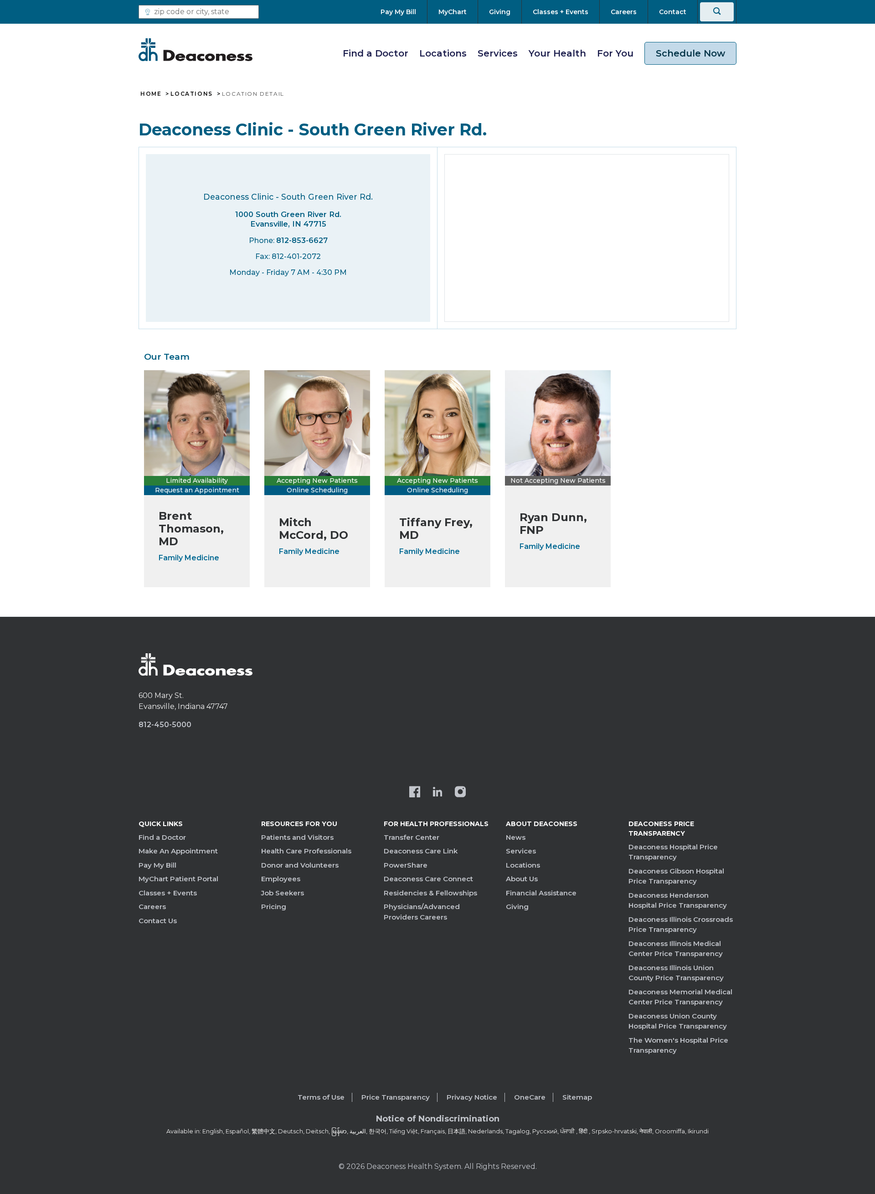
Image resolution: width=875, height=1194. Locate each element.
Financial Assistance (541, 893)
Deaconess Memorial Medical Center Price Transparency (680, 997)
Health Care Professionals (306, 851)
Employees (280, 878)
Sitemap (577, 1097)
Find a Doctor (375, 53)
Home (150, 94)
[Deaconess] (195, 49)
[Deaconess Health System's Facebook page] (414, 793)
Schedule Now (690, 53)
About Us (522, 878)
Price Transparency (395, 1097)
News (515, 837)
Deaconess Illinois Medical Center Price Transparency (675, 948)
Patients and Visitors (297, 837)
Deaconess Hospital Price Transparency (673, 852)
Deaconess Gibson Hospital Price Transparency (676, 876)
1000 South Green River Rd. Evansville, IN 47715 (288, 219)
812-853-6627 (302, 240)
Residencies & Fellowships (430, 893)
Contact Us (158, 920)
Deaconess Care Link (421, 851)
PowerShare (405, 865)
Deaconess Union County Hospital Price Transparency (677, 1021)
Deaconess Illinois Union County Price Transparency (676, 972)
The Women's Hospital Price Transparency (678, 1045)
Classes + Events (168, 893)
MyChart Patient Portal (178, 878)
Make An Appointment (178, 851)
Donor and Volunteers (300, 865)
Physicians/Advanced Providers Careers (422, 911)
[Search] (717, 12)
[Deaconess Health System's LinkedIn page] (437, 793)
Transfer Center (411, 837)
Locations (443, 53)
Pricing (273, 906)
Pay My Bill (157, 865)
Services (498, 53)
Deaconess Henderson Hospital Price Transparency (677, 900)
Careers (152, 906)
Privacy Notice (472, 1097)
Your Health (557, 53)
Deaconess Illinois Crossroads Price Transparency (680, 924)
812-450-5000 (165, 724)
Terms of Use (321, 1097)
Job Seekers (282, 893)
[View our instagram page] (460, 793)
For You (615, 53)
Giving (517, 906)
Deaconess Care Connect (428, 878)
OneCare (530, 1097)
